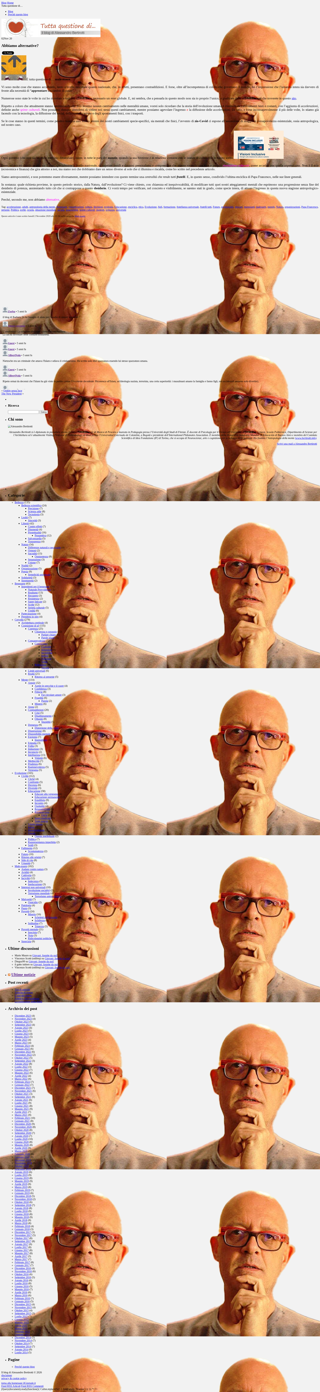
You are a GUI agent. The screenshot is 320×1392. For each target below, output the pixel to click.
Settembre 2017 (23, 1241)
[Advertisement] (33, 469)
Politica (15, 209)
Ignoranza (46, 649)
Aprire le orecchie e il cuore (49, 685)
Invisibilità (46, 652)
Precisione (33, 508)
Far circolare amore (51, 694)
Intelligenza (34, 755)
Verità (44, 661)
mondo (271, 206)
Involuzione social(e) (39, 890)
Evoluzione (151, 206)
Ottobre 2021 (22, 1093)
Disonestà (33, 529)
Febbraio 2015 (22, 1331)
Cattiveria (26, 875)
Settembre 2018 (23, 1205)
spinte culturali (87, 209)
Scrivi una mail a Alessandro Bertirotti (297, 443)
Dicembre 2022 (23, 1051)
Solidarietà (26, 577)
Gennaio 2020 (22, 1157)
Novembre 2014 (23, 1340)
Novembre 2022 (23, 1054)
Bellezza (19, 502)
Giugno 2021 (22, 1106)
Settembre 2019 (23, 1169)
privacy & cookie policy (14, 1378)
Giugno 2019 (22, 1178)
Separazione (34, 559)
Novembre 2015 (23, 1307)
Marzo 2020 (21, 1151)
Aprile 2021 (21, 1112)
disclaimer (6, 1375)
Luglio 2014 (21, 1352)
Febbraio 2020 (22, 1154)
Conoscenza (41, 643)
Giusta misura (35, 824)
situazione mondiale (45, 209)
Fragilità (39, 697)
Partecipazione (29, 613)
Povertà (25, 911)
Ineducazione (35, 884)
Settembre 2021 (23, 1096)
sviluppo (110, 209)
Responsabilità (42, 809)
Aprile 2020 (21, 1148)
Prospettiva (40, 535)
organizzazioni (292, 206)
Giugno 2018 (22, 1214)
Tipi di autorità (22, 989)
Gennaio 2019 (22, 1193)
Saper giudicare (43, 818)
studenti (100, 209)
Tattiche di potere (24, 992)
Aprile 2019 (21, 1184)
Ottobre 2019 (22, 1166)
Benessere (61, 206)
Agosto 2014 (21, 1349)
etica (140, 206)
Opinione (46, 658)
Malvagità (26, 899)
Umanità (25, 863)
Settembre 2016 (23, 1277)
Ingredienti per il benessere (35, 586)
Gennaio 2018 (22, 1229)
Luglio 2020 (21, 1139)
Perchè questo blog (18, 14)
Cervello (19, 619)
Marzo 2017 (21, 1259)
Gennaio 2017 (22, 1265)
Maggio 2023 (22, 1036)
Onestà (31, 833)
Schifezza (40, 920)
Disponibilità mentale (39, 733)
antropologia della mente (42, 206)
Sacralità (32, 553)
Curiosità (46, 646)
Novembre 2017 (23, 1235)
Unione (32, 562)
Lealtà (24, 517)
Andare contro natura (32, 869)
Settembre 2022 (23, 1060)
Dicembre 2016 (23, 1268)
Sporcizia (26, 941)
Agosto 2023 (21, 1027)
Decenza (32, 785)
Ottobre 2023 (22, 1021)
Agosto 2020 (21, 1136)
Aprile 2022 (21, 1075)
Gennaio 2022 (22, 1084)
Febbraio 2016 (22, 1298)
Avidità (25, 872)
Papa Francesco (309, 206)
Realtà (31, 673)
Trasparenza (34, 541)
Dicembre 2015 (23, 1304)
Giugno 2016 (22, 1286)
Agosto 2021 (21, 1099)
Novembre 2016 (23, 1271)
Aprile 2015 (21, 1325)
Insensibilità (41, 740)
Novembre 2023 (23, 1018)
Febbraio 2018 (22, 1226)
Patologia (26, 905)
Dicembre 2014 (23, 1337)
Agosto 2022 (21, 1063)
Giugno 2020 (22, 1142)
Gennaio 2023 (22, 1048)
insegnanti (249, 206)
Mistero (39, 703)
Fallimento (26, 848)
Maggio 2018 (22, 1217)
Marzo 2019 (21, 1187)
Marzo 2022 (21, 1078)
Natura (279, 206)
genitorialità (227, 206)
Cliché (31, 779)
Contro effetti (35, 526)
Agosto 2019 (21, 1172)
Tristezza (39, 926)
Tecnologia (34, 514)
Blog (10, 11)
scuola (30, 209)
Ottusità (39, 718)
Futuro (216, 206)
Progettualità (34, 532)
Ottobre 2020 (22, 1130)
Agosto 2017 (21, 1244)
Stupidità (46, 721)
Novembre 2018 (23, 1199)
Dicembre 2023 (23, 1015)
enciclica (132, 206)
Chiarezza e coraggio (46, 631)
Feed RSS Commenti (32, 1386)
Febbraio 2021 (22, 1118)
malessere (261, 206)
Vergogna (33, 770)
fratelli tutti (206, 206)
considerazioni (76, 206)
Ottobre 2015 (22, 1310)
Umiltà (31, 610)
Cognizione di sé (30, 625)
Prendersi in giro (30, 616)
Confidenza (41, 688)
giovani (239, 206)
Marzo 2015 (21, 1328)
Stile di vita (27, 860)
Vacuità (45, 667)
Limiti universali (36, 670)
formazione (169, 206)
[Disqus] (160, 262)
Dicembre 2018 (23, 1196)
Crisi (37, 712)
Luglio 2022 (21, 1066)
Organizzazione (29, 568)
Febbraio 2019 (22, 1190)
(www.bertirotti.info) (305, 438)
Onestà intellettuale (45, 836)
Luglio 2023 (21, 1030)
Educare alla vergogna (46, 794)
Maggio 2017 (22, 1253)
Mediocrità (33, 761)
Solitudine (33, 923)
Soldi (31, 845)
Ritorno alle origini (31, 857)
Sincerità (32, 520)
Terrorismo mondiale (39, 893)
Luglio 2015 (21, 1316)
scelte (23, 209)
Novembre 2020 (23, 1127)
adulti (25, 206)
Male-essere (80, 216)
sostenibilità (72, 209)
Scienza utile (34, 511)
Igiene (31, 827)
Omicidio (33, 902)
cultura (88, 206)
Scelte (31, 604)
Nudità (24, 565)
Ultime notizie (23, 974)
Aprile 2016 (21, 1292)
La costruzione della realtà (28, 1001)
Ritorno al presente (44, 676)
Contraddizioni (36, 709)
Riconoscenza (42, 812)
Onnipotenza (41, 556)
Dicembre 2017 (23, 1232)
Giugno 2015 (22, 1319)
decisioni (98, 206)
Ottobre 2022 (22, 1057)
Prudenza (33, 764)
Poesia (24, 571)
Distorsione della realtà (47, 727)
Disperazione (35, 730)
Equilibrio (40, 800)
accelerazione (14, 206)
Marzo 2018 (21, 1223)
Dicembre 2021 (23, 1087)
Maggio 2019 (22, 1181)
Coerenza (33, 628)
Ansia (31, 706)
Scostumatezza (36, 851)
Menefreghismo (36, 830)
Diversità (33, 788)
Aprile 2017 (21, 1256)
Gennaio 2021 (22, 1121)
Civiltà (24, 776)
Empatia (32, 743)
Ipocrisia (32, 932)
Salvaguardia (35, 538)
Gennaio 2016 (22, 1301)
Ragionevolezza (36, 767)
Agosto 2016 (21, 1280)
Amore (31, 682)
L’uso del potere (23, 995)
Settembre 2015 (23, 1313)
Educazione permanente (47, 797)
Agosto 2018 (21, 1208)
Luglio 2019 (21, 1175)
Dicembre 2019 (23, 1160)
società (60, 209)
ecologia (108, 206)
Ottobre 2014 (22, 1343)
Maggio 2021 (22, 1109)
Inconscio (33, 752)
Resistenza (33, 598)
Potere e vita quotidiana (27, 998)
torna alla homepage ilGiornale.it (18, 1383)
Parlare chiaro (48, 634)
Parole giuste (48, 637)
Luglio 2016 (21, 1283)
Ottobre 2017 (22, 1238)
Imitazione (33, 749)
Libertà (25, 523)
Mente (24, 679)
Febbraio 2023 (22, 1045)
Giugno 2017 (22, 1250)
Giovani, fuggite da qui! (45, 955)
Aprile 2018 (21, 1220)
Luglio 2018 (21, 1211)
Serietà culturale (36, 607)
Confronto (33, 782)
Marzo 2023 (21, 1042)
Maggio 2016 (22, 1289)
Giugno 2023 (22, 1033)
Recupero (33, 595)
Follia (31, 746)
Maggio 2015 (22, 1322)
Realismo (33, 592)
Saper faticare (35, 601)
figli (160, 206)
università (121, 209)
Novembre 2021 (23, 1090)
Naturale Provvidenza (39, 589)
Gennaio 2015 (22, 1334)
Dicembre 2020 (23, 1124)
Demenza (33, 724)
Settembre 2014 (23, 1346)
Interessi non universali (33, 887)
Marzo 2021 (21, 1115)
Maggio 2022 (22, 1072)
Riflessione (40, 664)
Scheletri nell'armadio (46, 917)
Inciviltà (25, 878)
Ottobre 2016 (22, 1274)
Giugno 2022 (22, 1069)
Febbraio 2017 (22, 1262)
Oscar (44, 815)
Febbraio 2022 (22, 1081)
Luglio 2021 (21, 1103)
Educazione (120, 206)
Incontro (39, 803)
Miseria (32, 914)
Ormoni (32, 550)
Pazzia (44, 700)
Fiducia (38, 691)
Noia (30, 935)
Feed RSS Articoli (10, 1386)
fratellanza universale (188, 206)
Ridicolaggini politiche (40, 938)
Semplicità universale (39, 574)
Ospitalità (40, 806)
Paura (24, 908)
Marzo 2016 (21, 1295)
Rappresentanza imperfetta (42, 842)
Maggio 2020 (22, 1145)
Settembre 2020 (23, 1133)
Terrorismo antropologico (48, 896)
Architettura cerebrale (32, 622)
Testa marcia (41, 821)
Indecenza (33, 881)
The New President (11, 393)
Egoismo (32, 737)
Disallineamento (43, 715)
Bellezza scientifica (31, 505)
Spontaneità (27, 580)
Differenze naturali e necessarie (44, 547)
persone (5, 209)
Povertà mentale (29, 929)
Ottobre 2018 (22, 1202)
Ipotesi (44, 655)
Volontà (39, 758)
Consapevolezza (36, 640)
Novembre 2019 (23, 1163)
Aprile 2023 (21, 1039)
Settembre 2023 (23, 1024)
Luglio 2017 (21, 1247)
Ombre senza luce (12, 390)
